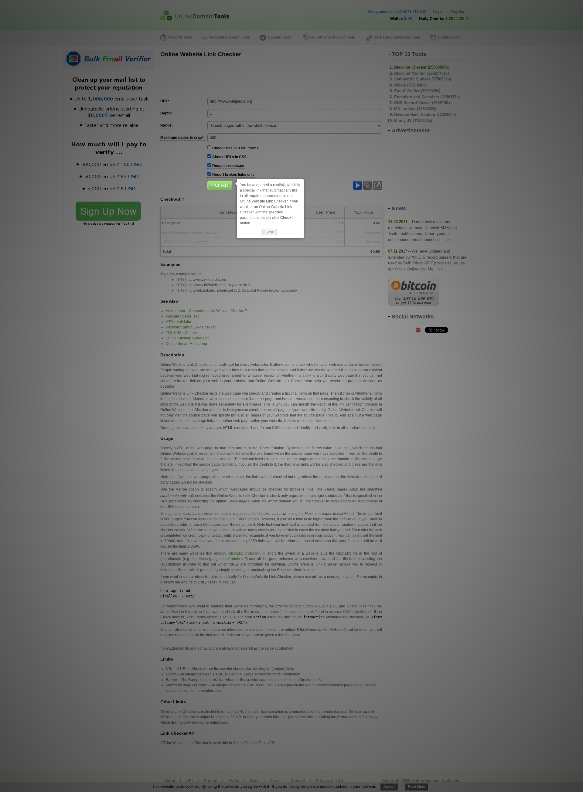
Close (269, 232)
